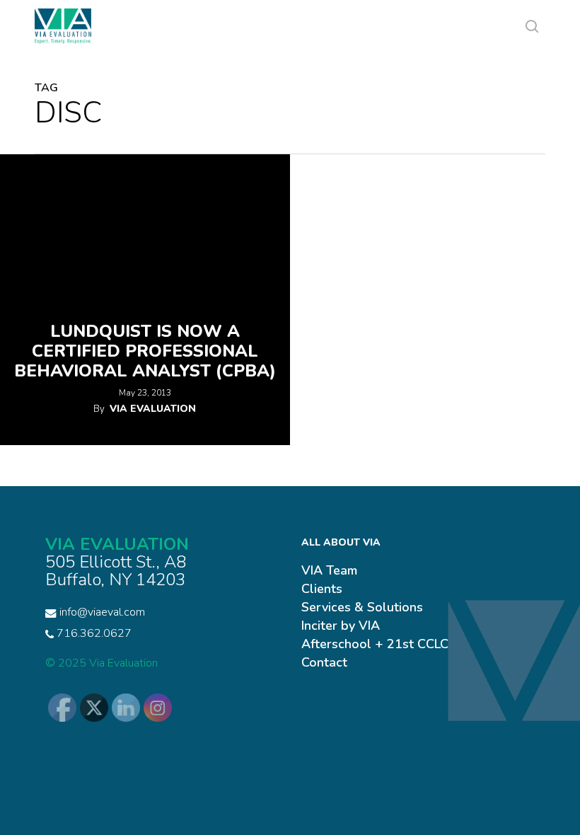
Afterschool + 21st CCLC (374, 644)
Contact (324, 662)
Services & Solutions (362, 607)
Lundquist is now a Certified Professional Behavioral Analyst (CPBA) (145, 351)
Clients (321, 588)
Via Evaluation (153, 408)
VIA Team (329, 570)
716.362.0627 (93, 633)
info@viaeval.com (102, 612)
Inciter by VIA (340, 625)
